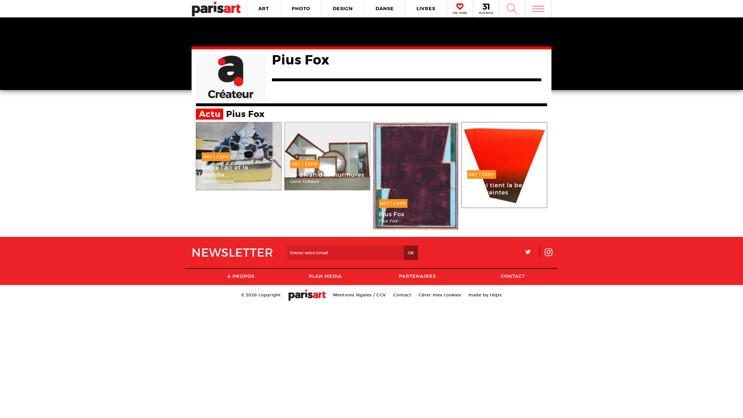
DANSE (385, 9)
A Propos (241, 276)
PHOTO (301, 9)
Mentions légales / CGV (359, 295)
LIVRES (425, 9)
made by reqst (485, 295)
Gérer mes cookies (440, 295)
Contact (513, 276)
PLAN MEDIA (325, 276)
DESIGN (343, 9)
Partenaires (417, 276)
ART (263, 9)
